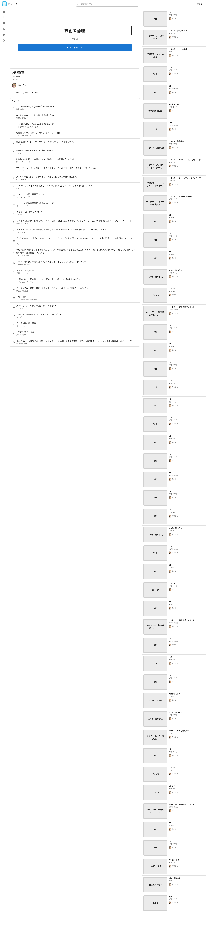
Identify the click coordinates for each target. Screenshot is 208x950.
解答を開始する (76, 47)
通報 (36, 92)
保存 (17, 92)
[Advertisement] (174, 931)
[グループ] (4, 23)
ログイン (200, 4)
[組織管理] (4, 35)
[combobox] (109, 4)
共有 (27, 92)
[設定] (4, 40)
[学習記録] (4, 29)
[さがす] (4, 17)
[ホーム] (4, 11)
